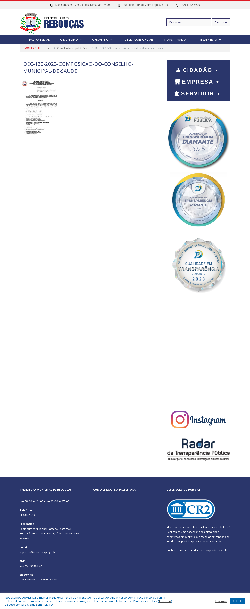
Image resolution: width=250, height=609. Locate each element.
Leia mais (165, 601)
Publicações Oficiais (138, 39)
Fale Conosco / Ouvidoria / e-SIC (39, 579)
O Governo (100, 39)
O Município (69, 39)
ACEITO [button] (237, 601)
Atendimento (207, 39)
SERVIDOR (197, 93)
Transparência (175, 39)
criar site (190, 527)
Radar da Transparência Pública (210, 550)
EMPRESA (197, 82)
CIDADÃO (197, 70)
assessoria (193, 532)
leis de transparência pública (184, 541)
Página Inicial (39, 39)
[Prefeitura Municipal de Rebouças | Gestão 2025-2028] (54, 22)
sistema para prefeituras (214, 527)
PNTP (183, 550)
